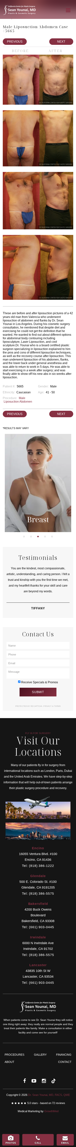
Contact (64, 1061)
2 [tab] (31, 536)
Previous (15, 41)
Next (61, 41)
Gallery (40, 1054)
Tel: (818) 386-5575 (38, 893)
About (9, 1061)
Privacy (47, 706)
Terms (57, 706)
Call (38, 1143)
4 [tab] (45, 536)
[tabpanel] (38, 483)
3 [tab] (38, 536)
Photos (11, 1143)
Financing (63, 1054)
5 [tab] (52, 536)
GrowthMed (51, 1111)
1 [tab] (24, 536)
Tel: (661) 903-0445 (38, 927)
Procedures (14, 1054)
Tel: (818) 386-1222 (38, 866)
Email (65, 1143)
